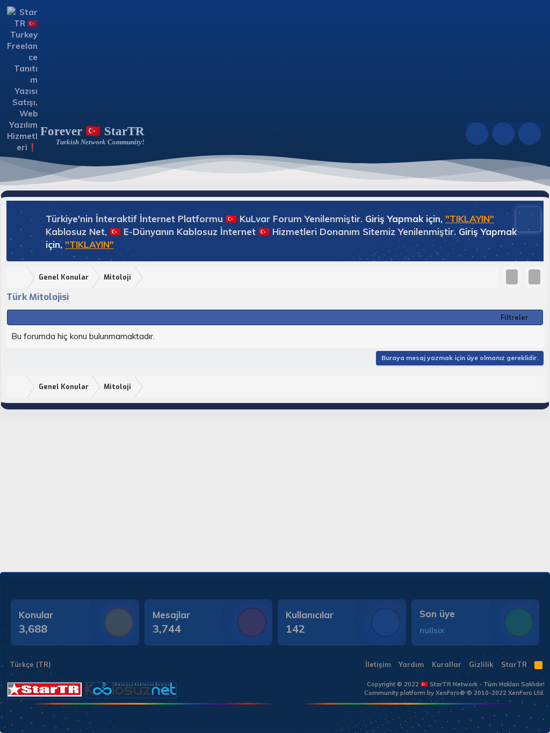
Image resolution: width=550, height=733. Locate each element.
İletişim (378, 664)
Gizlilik (481, 664)
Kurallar (446, 664)
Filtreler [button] (515, 317)
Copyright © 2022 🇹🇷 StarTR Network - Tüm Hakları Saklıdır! (456, 684)
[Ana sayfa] (18, 278)
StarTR (514, 664)
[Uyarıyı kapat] (523, 218)
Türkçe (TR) (29, 664)
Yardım (411, 664)
